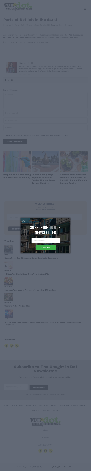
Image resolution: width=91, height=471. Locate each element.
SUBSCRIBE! (46, 248)
